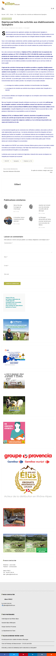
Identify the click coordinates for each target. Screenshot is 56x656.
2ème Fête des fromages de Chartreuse (18, 207)
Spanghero (16, 161)
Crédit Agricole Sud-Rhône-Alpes (10, 619)
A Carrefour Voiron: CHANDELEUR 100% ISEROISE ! (19, 219)
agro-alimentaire (6, 18)
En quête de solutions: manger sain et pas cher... (42, 171)
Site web (6, 274)
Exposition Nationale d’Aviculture (11, 171)
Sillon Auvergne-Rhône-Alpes (13, 636)
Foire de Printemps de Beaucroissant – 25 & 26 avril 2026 (17, 643)
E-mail (6, 265)
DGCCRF (7, 161)
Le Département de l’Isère (8, 631)
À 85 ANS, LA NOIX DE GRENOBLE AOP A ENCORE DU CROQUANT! (19, 648)
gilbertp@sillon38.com (9, 605)
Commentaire (8, 243)
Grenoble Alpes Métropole (8, 623)
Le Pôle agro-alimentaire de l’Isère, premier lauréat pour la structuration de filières (45, 221)
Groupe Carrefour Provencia (9, 627)
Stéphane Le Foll (28, 161)
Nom (6, 257)
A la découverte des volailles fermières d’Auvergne (15, 639)
